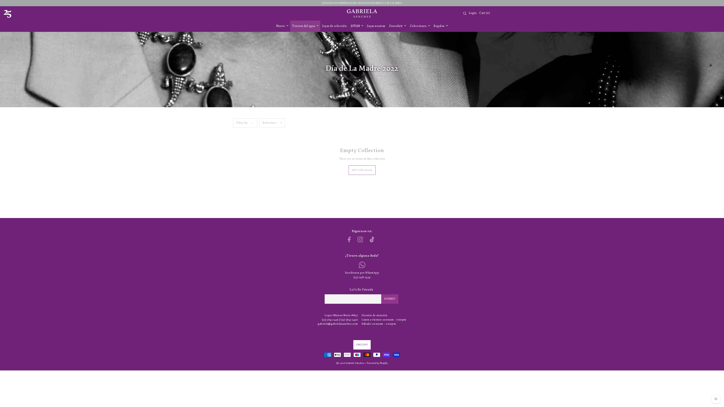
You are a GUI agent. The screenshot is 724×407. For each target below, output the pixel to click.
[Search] (465, 13)
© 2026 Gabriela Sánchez (350, 363)
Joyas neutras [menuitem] (376, 26)
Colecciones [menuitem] (418, 26)
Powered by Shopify (377, 363)
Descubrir (396, 26)
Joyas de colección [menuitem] (334, 26)
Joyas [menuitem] (355, 26)
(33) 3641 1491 (330, 319)
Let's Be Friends (361, 289)
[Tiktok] (372, 239)
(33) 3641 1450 (349, 319)
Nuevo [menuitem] (281, 26)
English (362, 345)
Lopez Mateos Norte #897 (341, 315)
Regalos (439, 26)
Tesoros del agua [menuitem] (304, 26)
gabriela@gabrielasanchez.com (338, 324)
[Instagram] (360, 239)
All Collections (362, 170)
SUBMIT (389, 299)
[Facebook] (349, 239)
